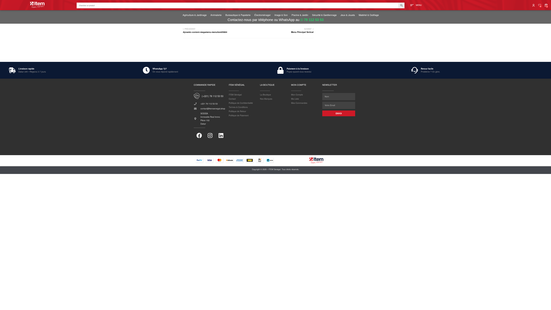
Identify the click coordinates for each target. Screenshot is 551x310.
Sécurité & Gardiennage (324, 15)
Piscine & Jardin (300, 15)
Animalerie (216, 15)
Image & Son (281, 15)
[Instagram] (210, 135)
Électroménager (262, 15)
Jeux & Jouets (348, 15)
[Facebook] (199, 135)
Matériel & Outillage (369, 15)
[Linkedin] (221, 135)
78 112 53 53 (314, 20)
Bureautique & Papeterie (238, 15)
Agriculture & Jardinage (195, 15)
